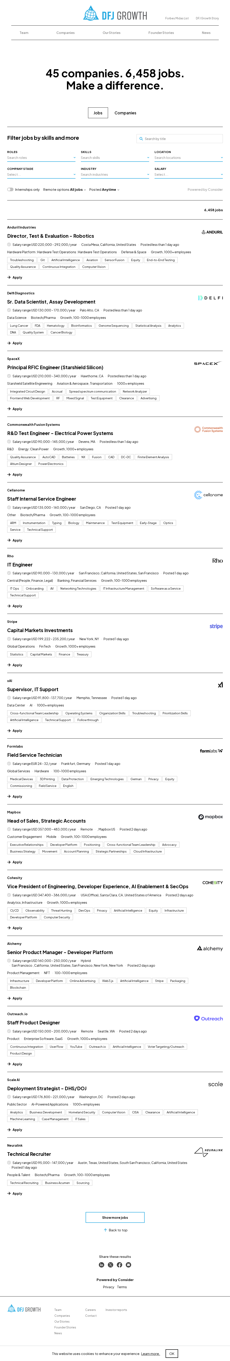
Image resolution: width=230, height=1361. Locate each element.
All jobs (76, 189)
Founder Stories (161, 33)
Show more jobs (115, 1217)
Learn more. (150, 1353)
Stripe (12, 621)
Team (24, 33)
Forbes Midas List (177, 18)
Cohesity (14, 878)
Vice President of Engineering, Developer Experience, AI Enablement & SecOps (97, 886)
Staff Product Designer (33, 1022)
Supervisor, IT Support (32, 689)
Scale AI (13, 1080)
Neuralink (14, 1145)
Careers (90, 1310)
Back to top (118, 1230)
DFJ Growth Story (207, 18)
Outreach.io (17, 1014)
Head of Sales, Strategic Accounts (46, 821)
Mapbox (14, 812)
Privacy (108, 1287)
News (206, 33)
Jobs (98, 112)
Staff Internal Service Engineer (41, 499)
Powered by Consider (205, 189)
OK (171, 1353)
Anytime (109, 189)
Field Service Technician (34, 755)
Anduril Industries (21, 227)
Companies (65, 33)
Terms (122, 1287)
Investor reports (116, 1310)
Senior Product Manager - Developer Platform (60, 952)
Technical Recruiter (29, 1154)
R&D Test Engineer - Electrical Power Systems (60, 433)
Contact (91, 1315)
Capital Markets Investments (40, 630)
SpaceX (13, 359)
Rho (10, 556)
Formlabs (15, 746)
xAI (9, 681)
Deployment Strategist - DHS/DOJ (46, 1088)
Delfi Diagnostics (21, 293)
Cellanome (16, 490)
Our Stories (111, 33)
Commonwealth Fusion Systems (33, 424)
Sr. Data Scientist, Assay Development (51, 302)
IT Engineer (20, 565)
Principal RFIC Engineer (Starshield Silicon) (55, 367)
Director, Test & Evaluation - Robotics (50, 236)
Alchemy (14, 943)
